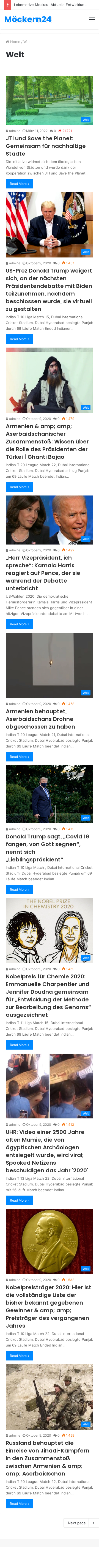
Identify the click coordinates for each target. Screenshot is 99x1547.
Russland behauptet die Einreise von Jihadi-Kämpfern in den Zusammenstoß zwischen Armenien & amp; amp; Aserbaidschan (47, 1458)
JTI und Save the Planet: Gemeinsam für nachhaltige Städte (46, 145)
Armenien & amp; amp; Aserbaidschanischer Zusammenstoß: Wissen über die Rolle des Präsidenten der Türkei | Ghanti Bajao (47, 441)
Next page (77, 1523)
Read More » (19, 184)
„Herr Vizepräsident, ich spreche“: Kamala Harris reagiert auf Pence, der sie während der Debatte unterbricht (43, 573)
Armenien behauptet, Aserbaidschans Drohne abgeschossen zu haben (40, 718)
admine (14, 131)
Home (14, 41)
